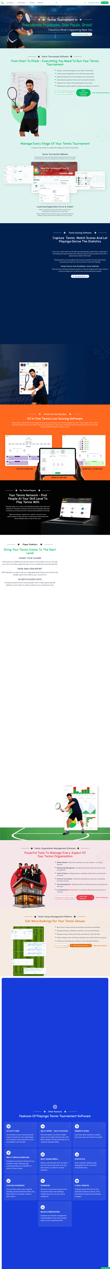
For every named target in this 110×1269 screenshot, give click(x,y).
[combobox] (68, 2)
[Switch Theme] (85, 2)
